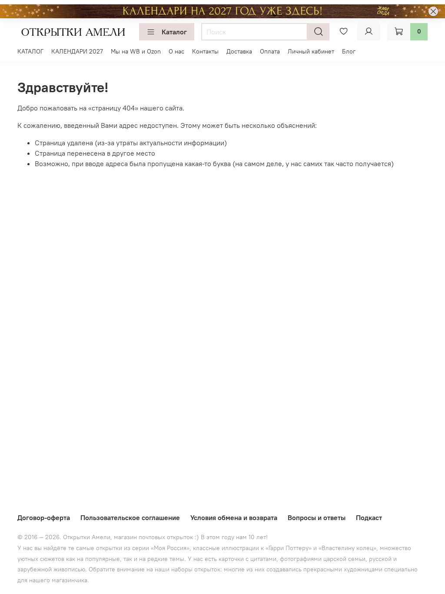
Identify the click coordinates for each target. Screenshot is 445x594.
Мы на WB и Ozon (136, 51)
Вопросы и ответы (316, 517)
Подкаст (369, 517)
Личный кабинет (311, 51)
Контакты (205, 51)
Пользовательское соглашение (130, 517)
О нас (176, 51)
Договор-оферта (43, 517)
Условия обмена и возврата (233, 517)
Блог (348, 51)
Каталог (174, 31)
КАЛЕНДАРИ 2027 (77, 51)
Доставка (239, 51)
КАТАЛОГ (30, 51)
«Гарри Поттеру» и (292, 548)
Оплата (270, 51)
